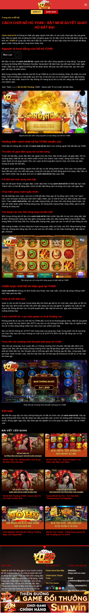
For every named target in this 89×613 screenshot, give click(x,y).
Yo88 (3, 570)
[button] (85, 5)
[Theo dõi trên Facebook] (47, 588)
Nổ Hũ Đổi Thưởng (25, 87)
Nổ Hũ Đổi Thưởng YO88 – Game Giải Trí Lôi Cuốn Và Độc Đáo (22, 497)
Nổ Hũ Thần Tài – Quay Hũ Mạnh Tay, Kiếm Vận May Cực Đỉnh (63, 460)
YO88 (12, 40)
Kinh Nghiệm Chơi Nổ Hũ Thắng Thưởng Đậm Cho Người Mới (22, 533)
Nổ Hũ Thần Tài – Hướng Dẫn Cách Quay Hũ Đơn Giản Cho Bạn (22, 460)
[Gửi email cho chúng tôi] (53, 588)
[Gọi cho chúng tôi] (56, 588)
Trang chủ (6, 17)
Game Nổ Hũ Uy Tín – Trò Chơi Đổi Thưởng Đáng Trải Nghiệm (62, 497)
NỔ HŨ (16, 17)
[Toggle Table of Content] (16, 55)
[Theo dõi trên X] (50, 588)
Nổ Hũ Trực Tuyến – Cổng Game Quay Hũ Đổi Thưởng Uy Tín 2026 (65, 533)
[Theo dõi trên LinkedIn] (63, 588)
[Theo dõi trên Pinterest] (59, 588)
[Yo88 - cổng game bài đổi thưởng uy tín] (44, 4)
